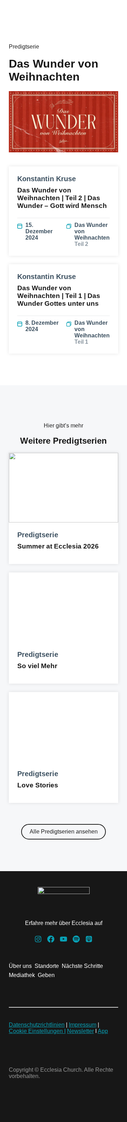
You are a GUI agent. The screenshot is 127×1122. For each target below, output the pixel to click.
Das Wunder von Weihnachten (92, 234)
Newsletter (80, 1031)
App (103, 1031)
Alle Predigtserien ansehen (64, 832)
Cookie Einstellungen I (37, 1031)
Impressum (82, 1025)
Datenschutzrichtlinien (37, 1025)
